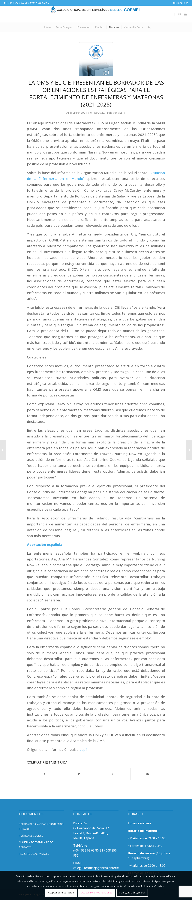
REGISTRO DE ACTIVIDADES (34, 853)
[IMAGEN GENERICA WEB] (96, 59)
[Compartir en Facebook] (44, 774)
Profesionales (114, 112)
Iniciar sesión (180, 2)
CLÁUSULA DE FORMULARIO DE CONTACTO (36, 844)
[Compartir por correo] (148, 774)
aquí (83, 749)
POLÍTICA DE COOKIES (31, 835)
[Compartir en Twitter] (79, 774)
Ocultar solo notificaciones (96, 892)
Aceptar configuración (61, 892)
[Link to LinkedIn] (185, 14)
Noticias (99, 112)
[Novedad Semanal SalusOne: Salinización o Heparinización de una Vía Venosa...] (189, 450)
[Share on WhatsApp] (113, 774)
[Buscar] (148, 27)
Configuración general (132, 892)
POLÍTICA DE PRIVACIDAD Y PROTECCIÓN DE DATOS (41, 826)
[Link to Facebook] (174, 14)
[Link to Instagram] (180, 14)
